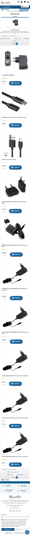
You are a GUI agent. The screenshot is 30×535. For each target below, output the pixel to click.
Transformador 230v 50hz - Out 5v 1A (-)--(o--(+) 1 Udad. (15, 375)
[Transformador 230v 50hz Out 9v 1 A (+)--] (15, 442)
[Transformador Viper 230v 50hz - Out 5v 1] (15, 229)
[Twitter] (16, 511)
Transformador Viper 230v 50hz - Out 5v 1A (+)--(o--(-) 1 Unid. (15, 246)
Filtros (23, 9)
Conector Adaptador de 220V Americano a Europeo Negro (14, 202)
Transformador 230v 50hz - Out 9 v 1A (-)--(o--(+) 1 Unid (15, 417)
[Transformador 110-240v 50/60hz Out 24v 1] (15, 317)
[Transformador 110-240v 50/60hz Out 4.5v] (15, 273)
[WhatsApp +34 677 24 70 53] (19, 511)
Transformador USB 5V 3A (8, 75)
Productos (4, 514)
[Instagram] (13, 511)
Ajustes (17, 529)
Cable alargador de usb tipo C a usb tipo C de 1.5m (14, 117)
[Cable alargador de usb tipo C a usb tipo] (15, 102)
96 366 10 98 (15, 506)
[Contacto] (27, 532)
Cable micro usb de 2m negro (9, 159)
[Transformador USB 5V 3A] (15, 59)
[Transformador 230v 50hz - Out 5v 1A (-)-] (15, 360)
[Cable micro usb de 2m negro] (15, 144)
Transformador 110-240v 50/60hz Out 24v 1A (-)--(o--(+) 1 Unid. (15, 333)
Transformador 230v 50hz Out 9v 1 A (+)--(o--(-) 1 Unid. (15, 456)
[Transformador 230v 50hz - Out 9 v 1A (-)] (15, 402)
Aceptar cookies (7, 529)
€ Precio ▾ (15, 41)
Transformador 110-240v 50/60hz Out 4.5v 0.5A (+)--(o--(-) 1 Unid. (15, 289)
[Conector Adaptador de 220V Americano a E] (15, 186)
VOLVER (6, 9)
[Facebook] (10, 511)
